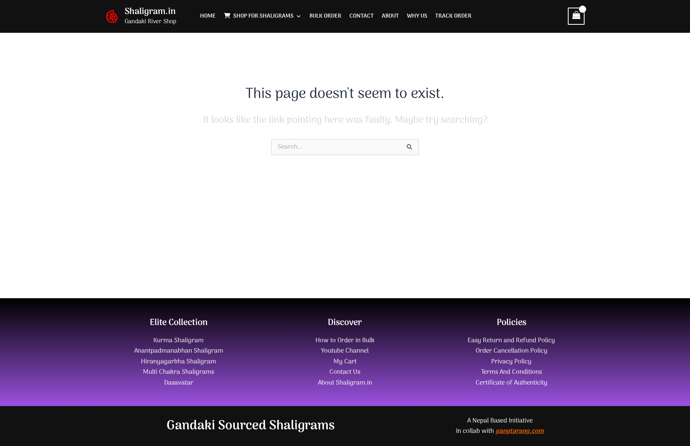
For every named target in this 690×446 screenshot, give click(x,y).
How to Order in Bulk (345, 340)
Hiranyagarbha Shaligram (178, 362)
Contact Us (344, 372)
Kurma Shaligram (178, 340)
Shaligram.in (150, 11)
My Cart (345, 362)
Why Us (417, 16)
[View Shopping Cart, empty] (576, 16)
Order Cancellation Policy (511, 351)
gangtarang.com (520, 431)
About (390, 16)
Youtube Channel (345, 351)
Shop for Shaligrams (263, 16)
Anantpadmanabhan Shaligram (178, 351)
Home (208, 16)
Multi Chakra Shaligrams (178, 372)
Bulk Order (325, 16)
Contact (361, 16)
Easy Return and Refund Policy (511, 340)
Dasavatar (178, 383)
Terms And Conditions (511, 372)
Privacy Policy (511, 362)
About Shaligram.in (345, 383)
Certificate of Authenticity (511, 383)
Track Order (453, 16)
